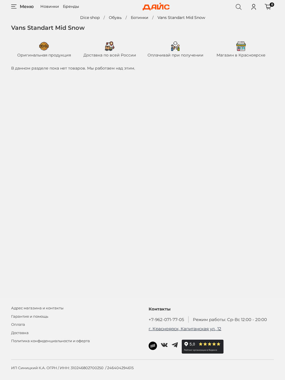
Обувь (115, 17)
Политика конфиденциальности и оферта (50, 341)
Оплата (18, 324)
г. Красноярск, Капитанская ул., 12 (185, 328)
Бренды (71, 6)
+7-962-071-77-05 (166, 319)
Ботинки (139, 17)
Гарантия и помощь (29, 316)
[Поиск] (238, 7)
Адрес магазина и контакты (37, 308)
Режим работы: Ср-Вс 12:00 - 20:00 (230, 319)
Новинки (49, 6)
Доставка (20, 333)
